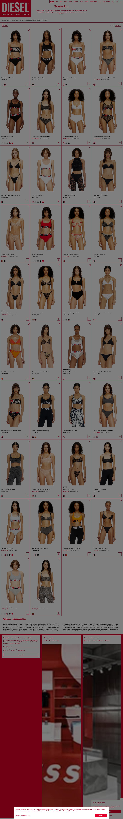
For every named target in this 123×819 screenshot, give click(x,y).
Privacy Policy (63, 811)
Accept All (101, 815)
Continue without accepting (23, 815)
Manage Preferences (47, 811)
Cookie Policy (72, 811)
